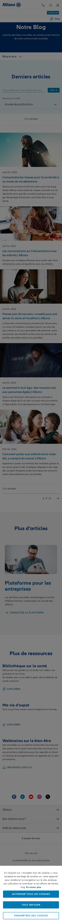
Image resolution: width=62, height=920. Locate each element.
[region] (31, 893)
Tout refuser (31, 904)
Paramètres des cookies (31, 915)
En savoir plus (33, 887)
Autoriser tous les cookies (31, 894)
